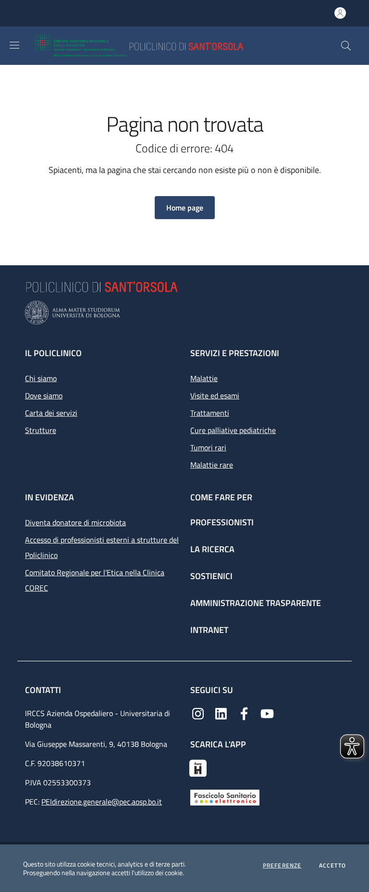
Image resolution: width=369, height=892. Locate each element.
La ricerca (212, 549)
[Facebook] (244, 713)
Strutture (40, 430)
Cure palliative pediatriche (233, 430)
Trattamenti (209, 413)
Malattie (204, 378)
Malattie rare (211, 465)
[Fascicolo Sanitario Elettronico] (224, 796)
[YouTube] (267, 713)
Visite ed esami (214, 395)
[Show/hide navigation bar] (14, 45)
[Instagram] (198, 713)
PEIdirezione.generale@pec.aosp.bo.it (101, 801)
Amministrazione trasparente (255, 602)
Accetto (332, 865)
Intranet (209, 629)
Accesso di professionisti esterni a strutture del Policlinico (102, 547)
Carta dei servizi (51, 413)
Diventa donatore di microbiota (75, 522)
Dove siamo (43, 395)
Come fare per (221, 497)
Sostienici (211, 576)
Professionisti (222, 522)
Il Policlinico (53, 353)
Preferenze (282, 865)
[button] (346, 45)
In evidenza (49, 497)
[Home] (167, 45)
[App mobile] (198, 767)
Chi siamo (41, 378)
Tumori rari (208, 447)
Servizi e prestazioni (234, 353)
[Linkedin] (221, 713)
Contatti (44, 689)
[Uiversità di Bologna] (184, 312)
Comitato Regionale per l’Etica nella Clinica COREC (94, 580)
